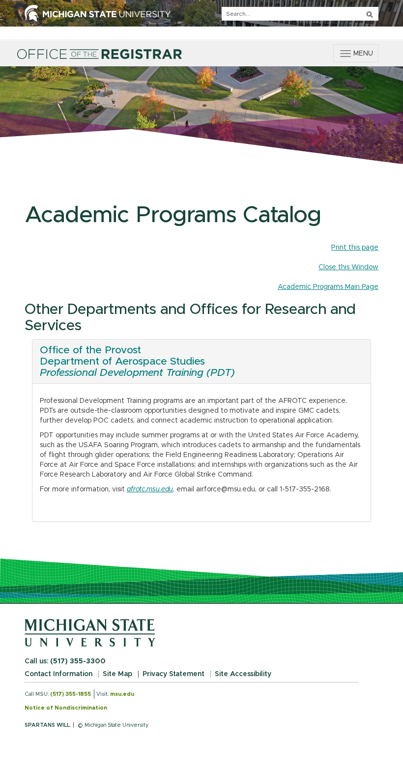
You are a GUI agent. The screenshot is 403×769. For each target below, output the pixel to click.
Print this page (354, 247)
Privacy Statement (173, 674)
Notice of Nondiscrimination (66, 708)
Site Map (117, 674)
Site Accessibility (243, 674)
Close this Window (348, 267)
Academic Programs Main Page (328, 287)
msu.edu (122, 694)
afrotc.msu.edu (150, 489)
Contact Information (58, 674)
